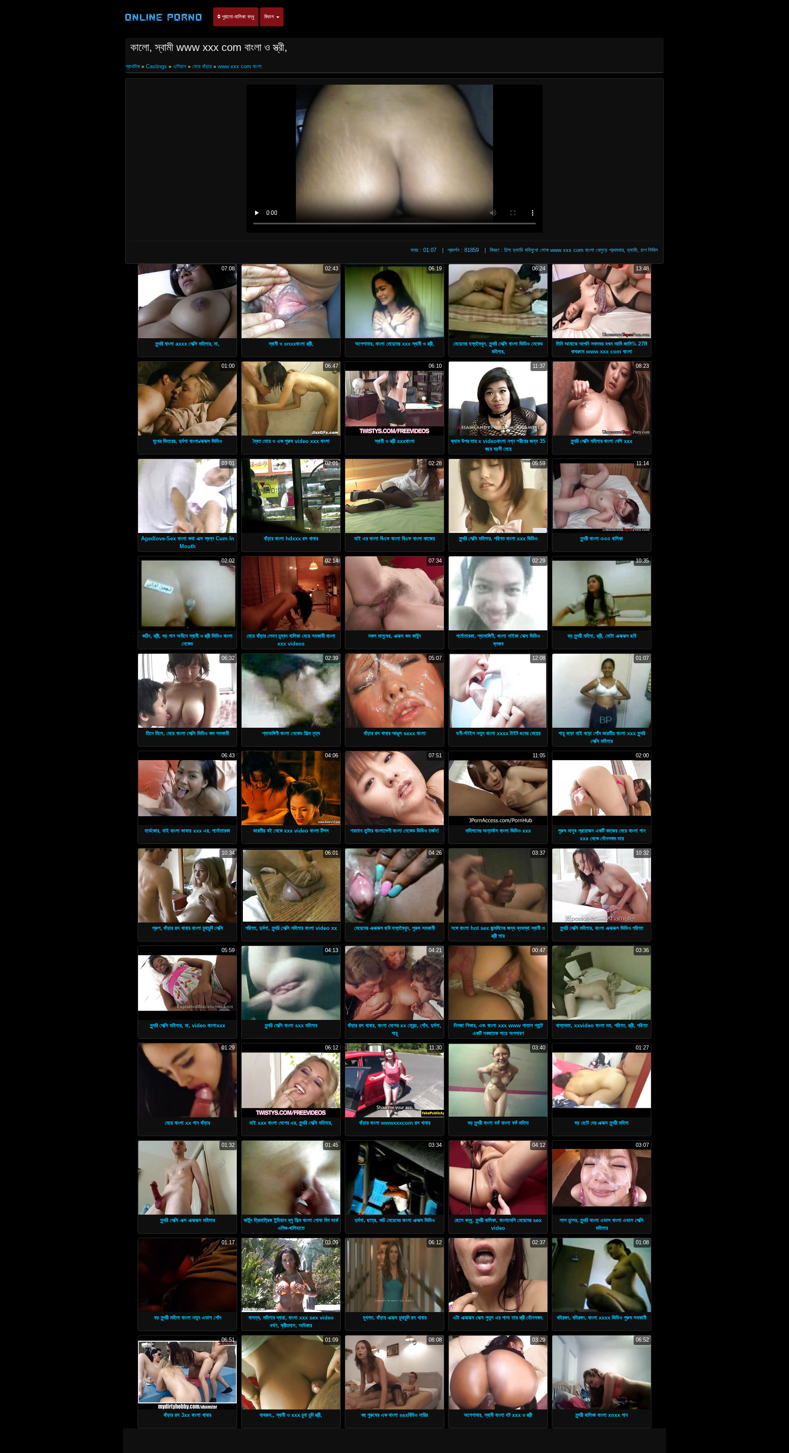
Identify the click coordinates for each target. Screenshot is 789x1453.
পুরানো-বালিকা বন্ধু (237, 17)
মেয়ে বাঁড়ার (202, 66)
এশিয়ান (179, 66)
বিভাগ (269, 17)
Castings (156, 66)
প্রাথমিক (133, 66)
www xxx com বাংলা (240, 66)
